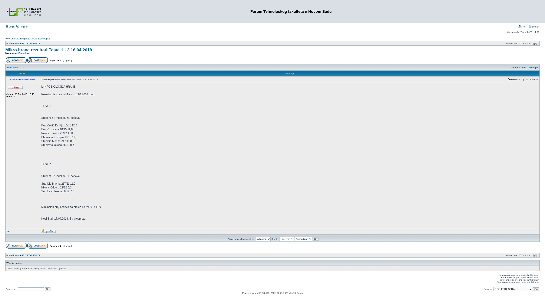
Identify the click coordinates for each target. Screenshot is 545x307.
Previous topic (518, 67)
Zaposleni (23, 53)
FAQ (523, 26)
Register (23, 26)
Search (535, 26)
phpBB (258, 293)
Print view (12, 67)
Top (8, 231)
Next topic (533, 67)
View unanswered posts (17, 38)
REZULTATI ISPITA (31, 43)
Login (11, 26)
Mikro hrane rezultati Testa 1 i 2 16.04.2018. (49, 50)
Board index (12, 43)
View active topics (41, 38)
